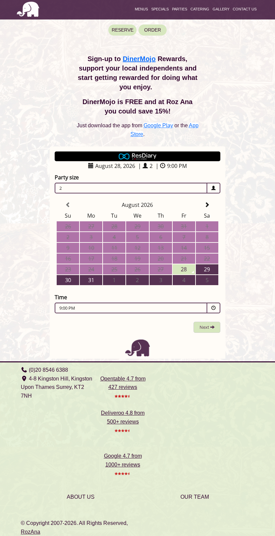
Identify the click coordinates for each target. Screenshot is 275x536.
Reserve (122, 30)
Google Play (158, 125)
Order (152, 30)
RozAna (30, 532)
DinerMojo (139, 58)
